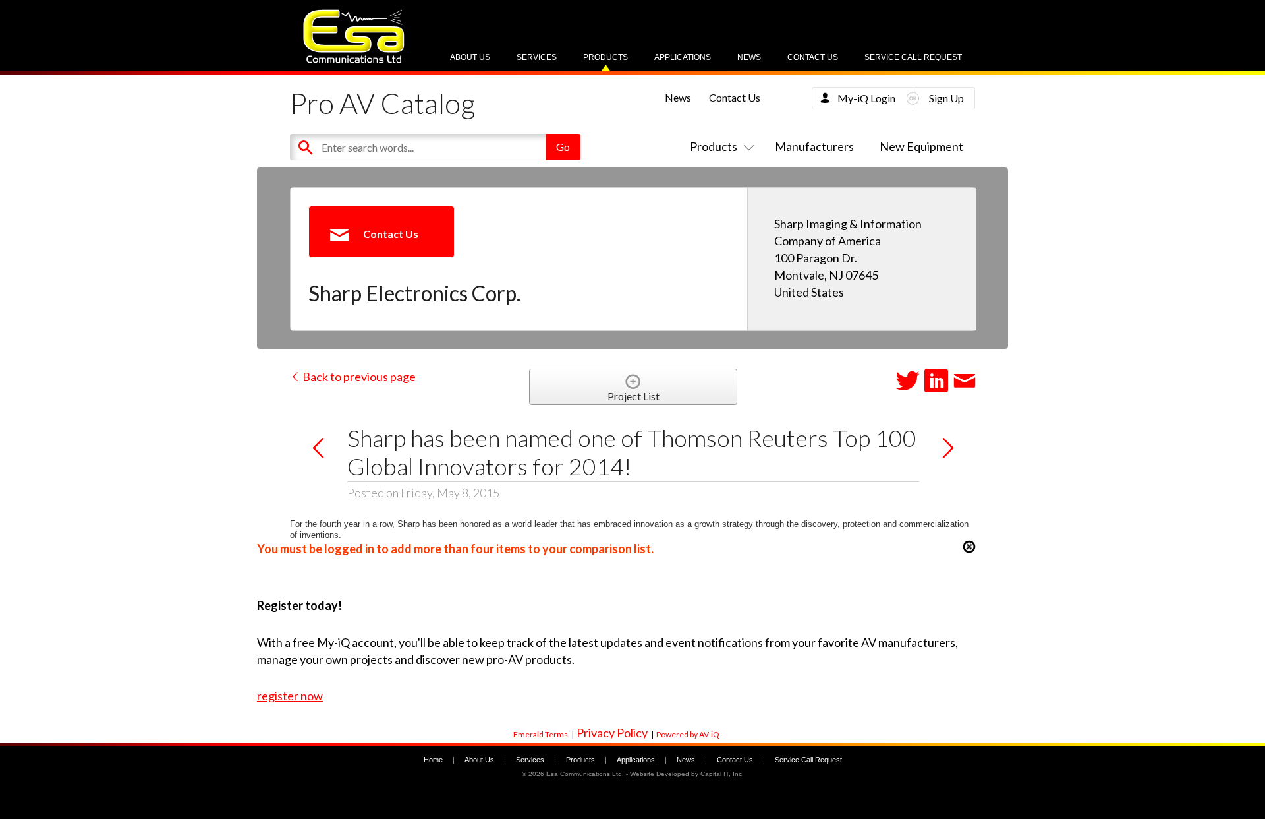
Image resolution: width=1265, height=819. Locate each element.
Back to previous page (358, 376)
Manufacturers (814, 146)
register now (290, 695)
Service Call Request (913, 57)
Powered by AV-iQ (687, 734)
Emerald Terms (540, 734)
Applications (682, 57)
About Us (470, 57)
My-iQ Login (866, 98)
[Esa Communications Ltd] (354, 59)
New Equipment (921, 146)
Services (537, 57)
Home (433, 760)
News (749, 57)
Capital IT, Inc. (722, 773)
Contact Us (812, 57)
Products (605, 57)
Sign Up (946, 98)
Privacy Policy (612, 732)
